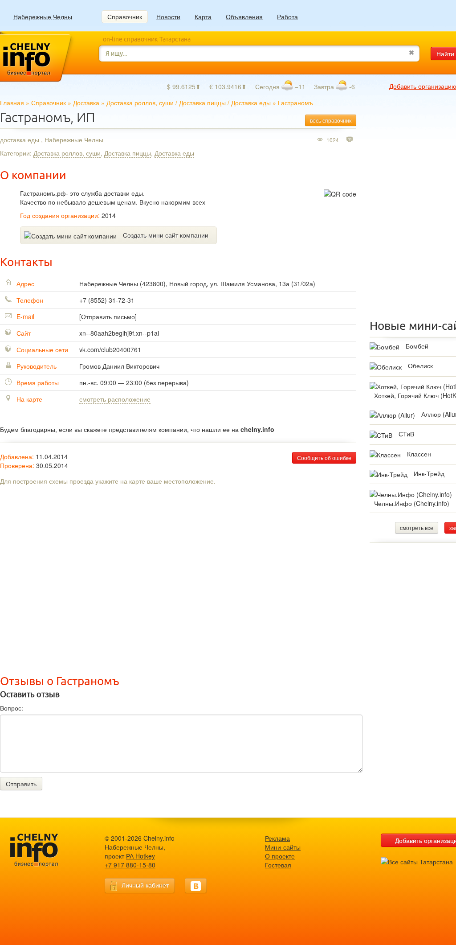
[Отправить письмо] (108, 316)
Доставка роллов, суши (140, 102)
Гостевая (278, 864)
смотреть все (416, 527)
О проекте (280, 855)
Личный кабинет (145, 884)
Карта (203, 16)
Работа (287, 16)
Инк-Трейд (429, 473)
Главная (12, 102)
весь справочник (330, 120)
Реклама (277, 838)
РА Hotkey (140, 855)
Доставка (86, 102)
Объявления (244, 16)
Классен (419, 453)
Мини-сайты (283, 846)
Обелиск (420, 365)
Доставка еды (251, 102)
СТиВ (406, 433)
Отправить (21, 783)
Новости (168, 16)
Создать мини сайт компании (165, 234)
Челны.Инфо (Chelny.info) (411, 503)
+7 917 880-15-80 (130, 864)
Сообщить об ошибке (324, 457)
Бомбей (417, 345)
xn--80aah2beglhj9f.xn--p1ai (119, 333)
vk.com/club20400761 (110, 349)
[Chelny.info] (42, 850)
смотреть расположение (115, 398)
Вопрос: (11, 707)
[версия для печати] (350, 139)
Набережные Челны (42, 16)
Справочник (124, 16)
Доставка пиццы (202, 102)
